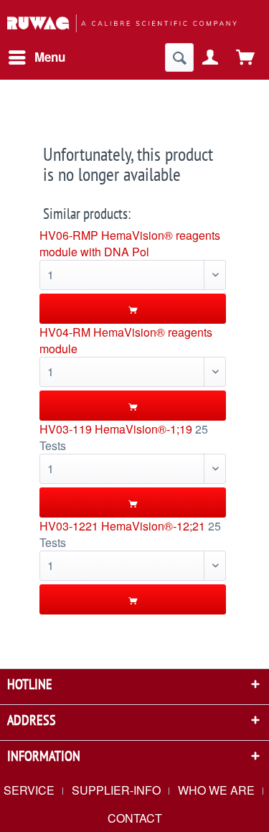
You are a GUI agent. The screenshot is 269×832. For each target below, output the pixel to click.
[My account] (211, 57)
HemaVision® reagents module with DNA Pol (129, 243)
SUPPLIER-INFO (116, 790)
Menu (49, 56)
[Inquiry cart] (246, 57)
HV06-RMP (68, 235)
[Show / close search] (179, 57)
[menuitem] (36, 57)
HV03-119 (65, 429)
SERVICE (29, 790)
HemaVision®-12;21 (153, 526)
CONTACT (135, 818)
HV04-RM (64, 332)
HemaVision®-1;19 (143, 429)
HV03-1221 (68, 526)
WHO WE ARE (216, 790)
